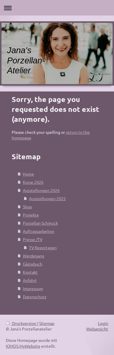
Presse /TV (32, 239)
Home (28, 173)
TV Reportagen (43, 247)
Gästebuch (32, 263)
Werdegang (33, 255)
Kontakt (30, 272)
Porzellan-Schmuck (40, 223)
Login (103, 323)
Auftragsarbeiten (38, 231)
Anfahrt (30, 280)
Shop (27, 206)
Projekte (31, 214)
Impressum (33, 288)
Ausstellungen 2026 (41, 190)
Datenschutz (34, 296)
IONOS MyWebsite (23, 346)
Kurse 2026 (33, 182)
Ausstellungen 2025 (47, 198)
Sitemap (46, 323)
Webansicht (97, 328)
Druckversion (24, 323)
